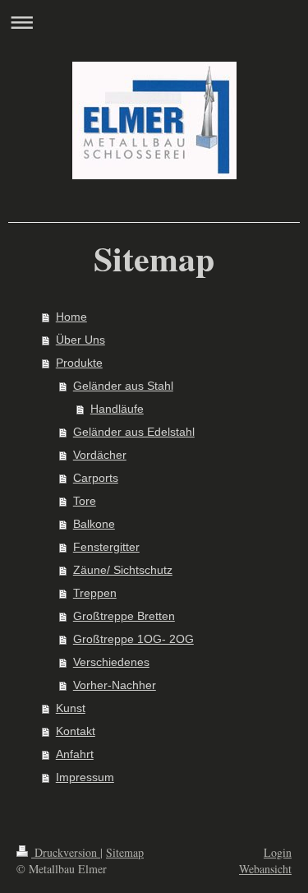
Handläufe (117, 408)
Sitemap (125, 852)
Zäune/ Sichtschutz (122, 569)
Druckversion (65, 852)
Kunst (70, 708)
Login (278, 852)
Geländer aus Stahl (123, 385)
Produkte (79, 362)
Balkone (94, 523)
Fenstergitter (106, 546)
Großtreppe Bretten (124, 615)
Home (71, 316)
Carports (95, 477)
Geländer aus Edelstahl (134, 431)
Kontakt (75, 731)
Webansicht (265, 869)
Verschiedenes (111, 662)
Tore (84, 500)
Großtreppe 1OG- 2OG (133, 638)
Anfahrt (75, 754)
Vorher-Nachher (114, 685)
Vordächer (99, 454)
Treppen (95, 592)
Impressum (85, 777)
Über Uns (80, 339)
